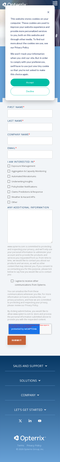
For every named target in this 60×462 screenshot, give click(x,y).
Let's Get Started (28, 410)
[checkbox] (30, 184)
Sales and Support (28, 366)
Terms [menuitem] (20, 445)
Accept (30, 82)
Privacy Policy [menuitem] (34, 445)
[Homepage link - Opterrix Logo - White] (30, 441)
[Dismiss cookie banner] (48, 12)
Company (28, 395)
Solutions (28, 381)
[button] (55, 3)
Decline (30, 91)
